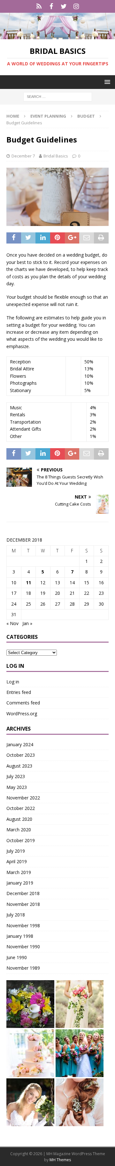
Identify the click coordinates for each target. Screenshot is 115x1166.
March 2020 (18, 830)
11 (28, 582)
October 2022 (20, 808)
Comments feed (23, 703)
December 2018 (23, 893)
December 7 (23, 156)
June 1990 (16, 957)
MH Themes (60, 1159)
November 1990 (23, 947)
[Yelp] (38, 6)
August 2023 (19, 766)
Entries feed (18, 692)
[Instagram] (76, 6)
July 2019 (15, 851)
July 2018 (15, 915)
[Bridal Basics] (57, 36)
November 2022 (23, 798)
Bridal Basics (55, 156)
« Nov (12, 623)
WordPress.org (21, 714)
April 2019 (16, 861)
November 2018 (23, 904)
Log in (12, 682)
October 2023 (20, 755)
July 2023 (15, 776)
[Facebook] (51, 6)
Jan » (27, 623)
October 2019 (20, 840)
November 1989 (23, 968)
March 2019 (18, 872)
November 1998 (23, 925)
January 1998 (19, 936)
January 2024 (19, 744)
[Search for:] (57, 96)
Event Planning (48, 116)
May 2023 (16, 787)
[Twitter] (63, 6)
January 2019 (19, 883)
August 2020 (19, 819)
